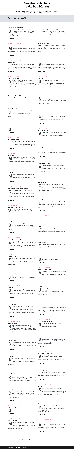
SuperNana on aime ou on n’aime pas (16, 45)
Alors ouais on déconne (13, 274)
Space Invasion (11, 155)
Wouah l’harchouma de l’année (15, 222)
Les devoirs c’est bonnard (37, 12)
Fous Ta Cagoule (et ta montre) (45, 96)
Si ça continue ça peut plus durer (15, 207)
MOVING (40, 227)
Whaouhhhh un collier (13, 323)
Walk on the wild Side (43, 370)
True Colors (10, 356)
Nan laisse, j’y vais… (42, 336)
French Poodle (41, 256)
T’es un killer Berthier (13, 374)
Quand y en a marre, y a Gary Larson (46, 269)
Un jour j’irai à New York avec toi (45, 353)
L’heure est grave (12, 287)
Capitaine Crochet (46, 12)
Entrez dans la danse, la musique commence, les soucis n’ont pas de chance (51, 181)
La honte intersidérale (13, 390)
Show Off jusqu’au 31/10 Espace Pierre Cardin (18, 239)
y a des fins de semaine (43, 44)
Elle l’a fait (10, 173)
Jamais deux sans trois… (43, 130)
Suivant (30, 439)
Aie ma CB (23, 11)
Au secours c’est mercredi (31, 11)
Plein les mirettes (12, 256)
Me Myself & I (18, 11)
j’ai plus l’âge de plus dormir (14, 407)
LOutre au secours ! (12, 109)
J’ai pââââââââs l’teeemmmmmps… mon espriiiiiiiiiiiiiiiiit (20, 188)
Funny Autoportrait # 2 (43, 217)
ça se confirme (41, 148)
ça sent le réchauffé (12, 420)
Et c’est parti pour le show (44, 164)
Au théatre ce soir (27, 12)
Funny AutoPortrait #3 (13, 126)
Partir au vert (39, 11)
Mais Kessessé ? (55, 11)
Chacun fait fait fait (42, 404)
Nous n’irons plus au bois (13, 139)
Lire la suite (12, 38)
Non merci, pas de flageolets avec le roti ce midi (19, 96)
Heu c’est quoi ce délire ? (44, 113)
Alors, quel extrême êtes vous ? (15, 78)
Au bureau (40, 386)
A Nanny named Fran (43, 421)
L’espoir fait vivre (12, 304)
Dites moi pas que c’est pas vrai (45, 304)
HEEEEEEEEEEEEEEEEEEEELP (15, 28)
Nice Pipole (40, 28)
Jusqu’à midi (41, 61)
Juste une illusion (12, 341)
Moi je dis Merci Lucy (43, 287)
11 (28, 439)
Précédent (13, 439)
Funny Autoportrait (42, 243)
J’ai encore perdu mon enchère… (45, 321)
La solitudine (41, 200)
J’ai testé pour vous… (47, 11)
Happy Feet (40, 78)
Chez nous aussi (11, 62)
